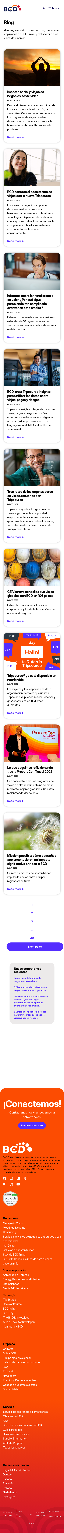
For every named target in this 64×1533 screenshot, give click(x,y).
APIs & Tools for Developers (19, 1322)
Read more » (15, 137)
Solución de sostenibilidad (18, 1250)
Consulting (9, 1232)
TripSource (9, 1299)
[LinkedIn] (18, 1178)
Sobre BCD (9, 1353)
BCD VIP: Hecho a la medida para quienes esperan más (27, 1261)
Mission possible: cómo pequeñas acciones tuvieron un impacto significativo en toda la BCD (31, 860)
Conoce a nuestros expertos (20, 1384)
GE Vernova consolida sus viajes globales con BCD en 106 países (30, 594)
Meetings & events (14, 1227)
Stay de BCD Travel (14, 1254)
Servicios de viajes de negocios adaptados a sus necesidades (32, 1239)
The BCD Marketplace (16, 1317)
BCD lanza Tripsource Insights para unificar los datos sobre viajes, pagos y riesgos (28, 396)
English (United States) (17, 1470)
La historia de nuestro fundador (22, 1362)
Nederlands (10, 1492)
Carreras (8, 1348)
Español (7, 1479)
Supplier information (15, 1438)
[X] (25, 1178)
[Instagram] (11, 1178)
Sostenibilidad (11, 1389)
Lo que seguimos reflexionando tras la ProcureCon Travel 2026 (30, 770)
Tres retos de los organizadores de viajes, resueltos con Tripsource (30, 496)
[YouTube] (18, 1184)
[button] (44, 8)
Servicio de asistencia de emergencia (25, 1411)
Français (8, 1483)
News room (9, 1375)
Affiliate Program (13, 1443)
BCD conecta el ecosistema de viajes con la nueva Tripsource (29, 194)
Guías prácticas (12, 1429)
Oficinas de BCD (13, 1416)
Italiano (7, 1488)
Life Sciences (11, 1283)
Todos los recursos (14, 1447)
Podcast (8, 1371)
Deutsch (8, 1474)
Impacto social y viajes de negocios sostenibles (25, 94)
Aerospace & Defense (16, 1274)
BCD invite (9, 1308)
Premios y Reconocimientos (19, 1380)
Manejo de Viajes (13, 1223)
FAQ (5, 1420)
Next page (35, 946)
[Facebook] (4, 1178)
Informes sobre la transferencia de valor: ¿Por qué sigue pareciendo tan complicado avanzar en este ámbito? (30, 302)
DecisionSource (12, 1304)
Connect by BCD (13, 1326)
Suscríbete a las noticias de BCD (22, 1425)
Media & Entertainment (17, 1288)
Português (9, 1497)
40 (32, 938)
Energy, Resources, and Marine (21, 1279)
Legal (30, 1514)
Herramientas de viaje (16, 1434)
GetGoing (9, 1245)
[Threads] (11, 1184)
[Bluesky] (4, 1184)
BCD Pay (8, 1313)
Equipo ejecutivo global (17, 1357)
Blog (5, 1366)
